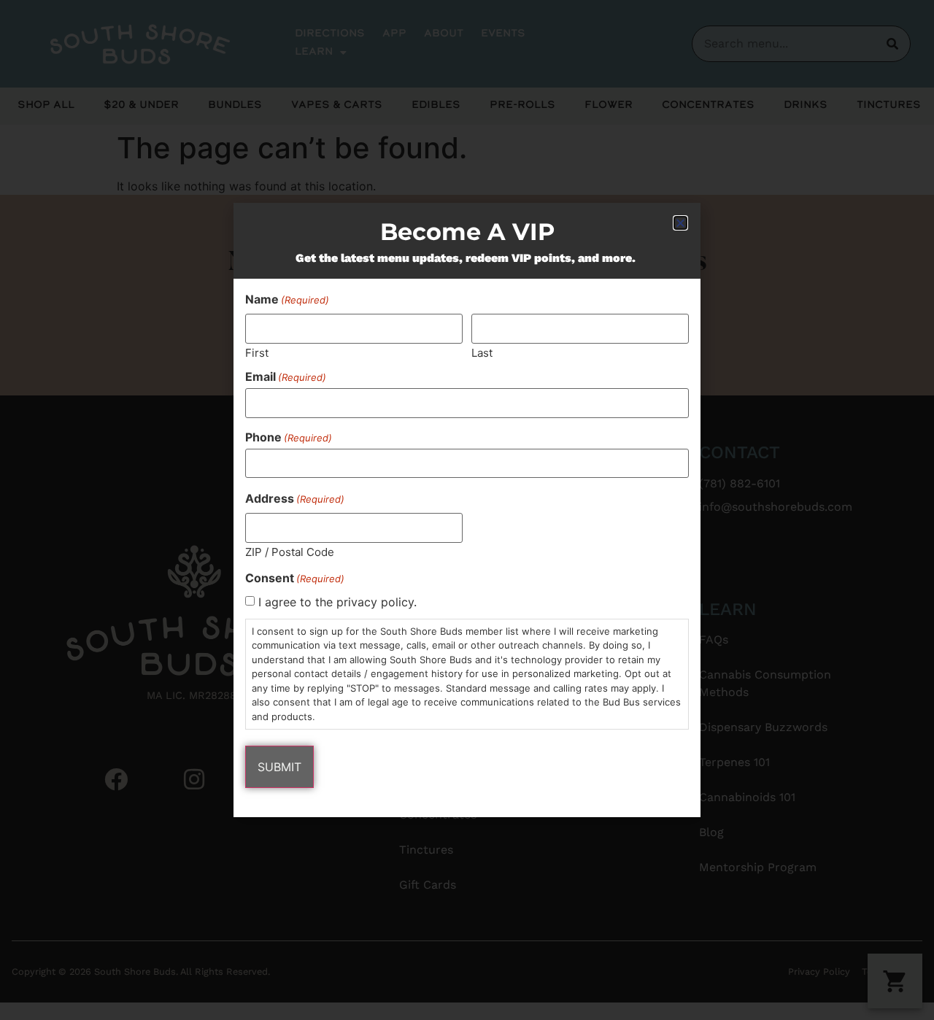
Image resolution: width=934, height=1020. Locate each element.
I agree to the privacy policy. (337, 602)
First (257, 352)
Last (482, 352)
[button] (680, 222)
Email (285, 376)
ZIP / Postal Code (289, 551)
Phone (288, 437)
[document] (467, 510)
